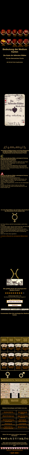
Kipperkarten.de (8, 424)
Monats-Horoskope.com (8, 416)
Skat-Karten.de (22, 420)
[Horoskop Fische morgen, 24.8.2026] (15, 32)
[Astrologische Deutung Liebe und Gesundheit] (24, 397)
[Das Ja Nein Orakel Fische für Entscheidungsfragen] (9, 43)
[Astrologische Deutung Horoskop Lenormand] (5, 397)
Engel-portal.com (8, 427)
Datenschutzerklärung (17, 450)
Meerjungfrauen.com (22, 427)
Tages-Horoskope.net (22, 416)
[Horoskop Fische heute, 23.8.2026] (9, 32)
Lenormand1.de (23, 424)
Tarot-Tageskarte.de (22, 412)
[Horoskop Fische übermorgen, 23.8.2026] (20, 32)
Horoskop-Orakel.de (8, 412)
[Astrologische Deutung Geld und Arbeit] (15, 397)
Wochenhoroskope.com (8, 420)
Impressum (9, 450)
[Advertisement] (14, 15)
